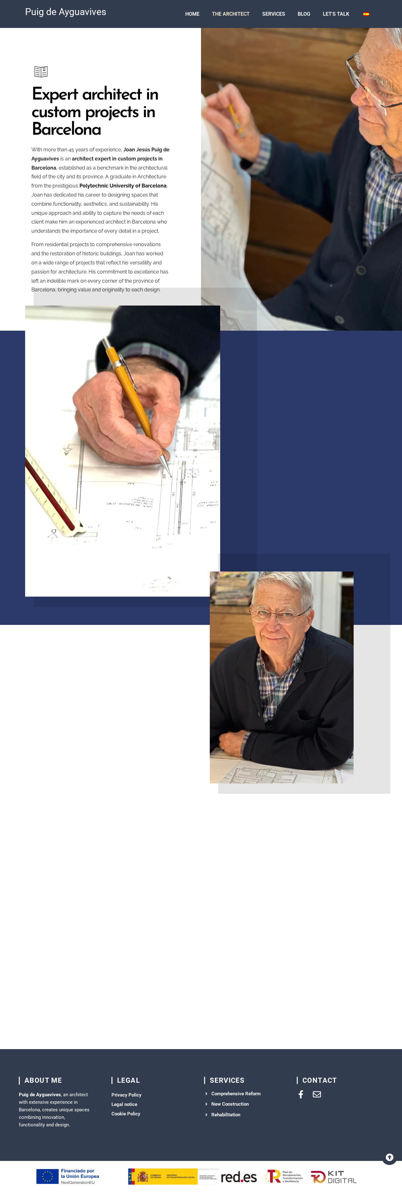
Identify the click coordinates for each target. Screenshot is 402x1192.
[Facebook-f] (301, 1094)
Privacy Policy (126, 1095)
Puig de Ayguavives (65, 11)
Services (273, 14)
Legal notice (124, 1104)
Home (192, 14)
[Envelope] (317, 1094)
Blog (304, 14)
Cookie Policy (125, 1114)
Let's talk (336, 14)
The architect (231, 14)
